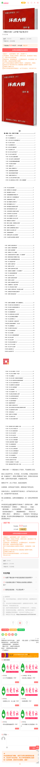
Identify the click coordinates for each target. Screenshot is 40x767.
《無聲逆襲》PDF (26, 762)
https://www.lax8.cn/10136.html (26, 660)
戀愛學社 (5, 3)
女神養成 (24, 736)
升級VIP (25, 45)
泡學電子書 (34, 562)
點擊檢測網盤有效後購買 (20, 50)
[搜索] (31, 2)
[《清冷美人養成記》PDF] (29, 721)
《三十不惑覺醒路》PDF (9, 739)
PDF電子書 (5, 675)
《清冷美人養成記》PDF (28, 739)
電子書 (6, 34)
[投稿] (28, 2)
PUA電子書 (10, 550)
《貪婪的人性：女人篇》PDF (10, 762)
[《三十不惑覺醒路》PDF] (10, 721)
